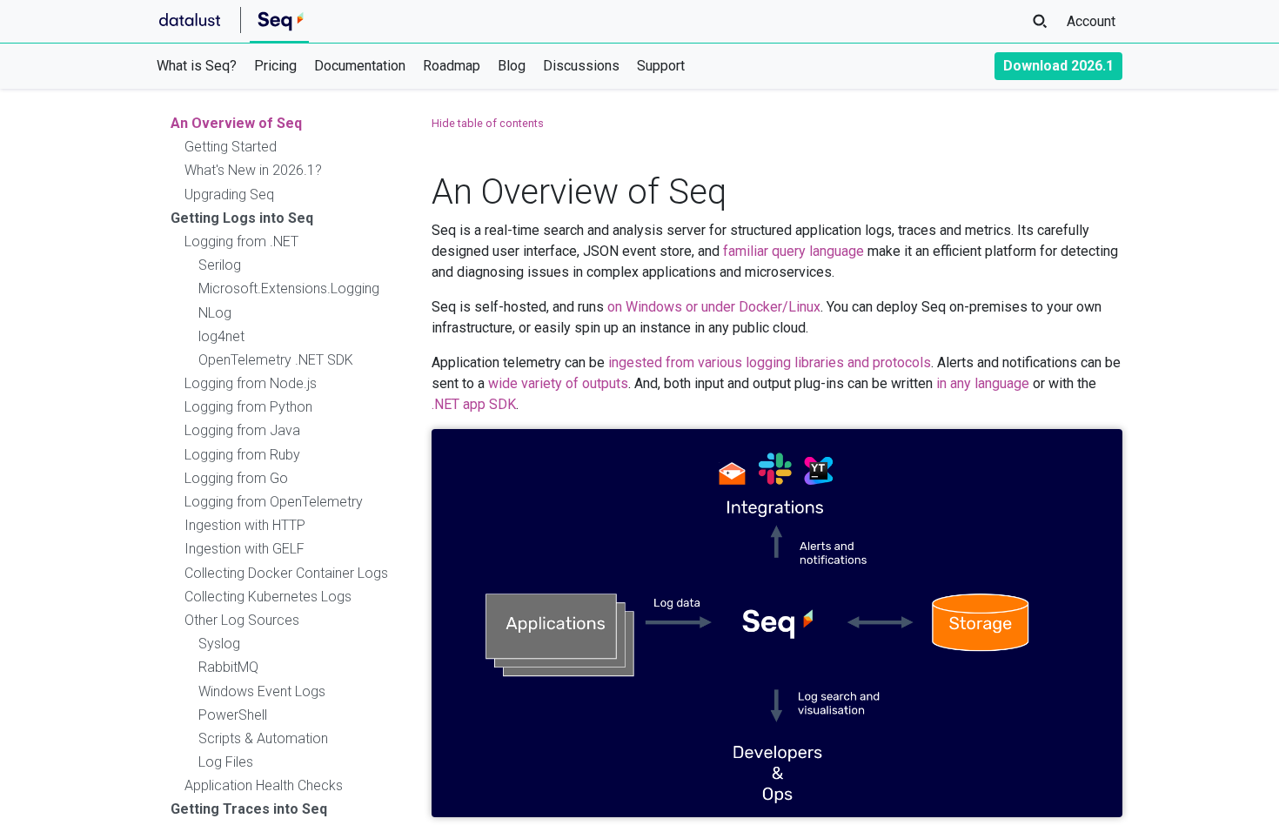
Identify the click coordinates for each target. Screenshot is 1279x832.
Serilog (219, 265)
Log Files (225, 762)
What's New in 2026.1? (253, 170)
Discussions (581, 65)
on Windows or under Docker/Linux (713, 307)
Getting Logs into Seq (242, 218)
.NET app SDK (474, 404)
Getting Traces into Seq (249, 809)
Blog (512, 65)
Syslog (219, 643)
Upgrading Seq (229, 194)
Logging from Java (242, 430)
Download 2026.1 (1058, 65)
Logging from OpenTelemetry (273, 501)
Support (661, 65)
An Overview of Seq (236, 123)
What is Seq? (197, 65)
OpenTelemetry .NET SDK (275, 360)
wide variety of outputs (558, 383)
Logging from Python (248, 407)
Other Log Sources (241, 620)
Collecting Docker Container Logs (286, 573)
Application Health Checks (263, 785)
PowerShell (232, 715)
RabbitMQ (228, 667)
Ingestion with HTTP (244, 525)
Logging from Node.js (250, 383)
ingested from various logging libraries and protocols (769, 362)
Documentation (359, 65)
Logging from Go (236, 478)
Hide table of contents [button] (488, 123)
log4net (221, 336)
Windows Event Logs (261, 691)
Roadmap (451, 65)
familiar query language (793, 251)
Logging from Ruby (242, 454)
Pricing (275, 65)
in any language (982, 383)
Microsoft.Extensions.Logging (288, 288)
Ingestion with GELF (244, 548)
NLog (214, 313)
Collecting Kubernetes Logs (268, 596)
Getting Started (230, 146)
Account (1091, 21)
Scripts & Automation (263, 738)
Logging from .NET (241, 241)
